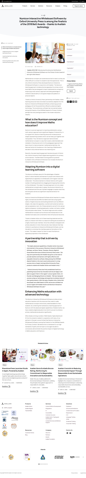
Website (69, 74)
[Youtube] (70, 433)
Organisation (70, 68)
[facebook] (68, 102)
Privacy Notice (71, 81)
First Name (69, 49)
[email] (76, 102)
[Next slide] (83, 457)
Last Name (69, 55)
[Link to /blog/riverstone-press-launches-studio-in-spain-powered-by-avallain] (15, 356)
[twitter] (71, 102)
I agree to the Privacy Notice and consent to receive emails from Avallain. (74, 85)
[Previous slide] (3, 457)
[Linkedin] (67, 433)
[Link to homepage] (7, 6)
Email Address (70, 62)
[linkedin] (73, 102)
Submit (71, 91)
